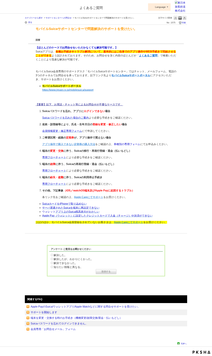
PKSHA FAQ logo (201, 352)
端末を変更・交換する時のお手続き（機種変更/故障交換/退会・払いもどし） (76, 317)
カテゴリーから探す (34, 18)
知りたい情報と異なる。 (68, 267)
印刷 (184, 23)
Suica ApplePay (50, 7)
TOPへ (184, 344)
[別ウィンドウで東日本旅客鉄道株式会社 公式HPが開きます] (181, 10)
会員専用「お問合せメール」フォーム (53, 329)
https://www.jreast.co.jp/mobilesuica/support (67, 90)
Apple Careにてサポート (88, 197)
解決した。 (60, 255)
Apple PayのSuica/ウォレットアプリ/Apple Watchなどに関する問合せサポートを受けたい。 (85, 306)
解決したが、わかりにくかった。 (73, 259)
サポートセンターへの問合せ (59, 18)
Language (160, 7)
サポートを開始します (44, 312)
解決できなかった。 (66, 263)
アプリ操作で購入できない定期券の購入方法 (68, 144)
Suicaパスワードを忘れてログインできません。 (59, 323)
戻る (30, 22)
